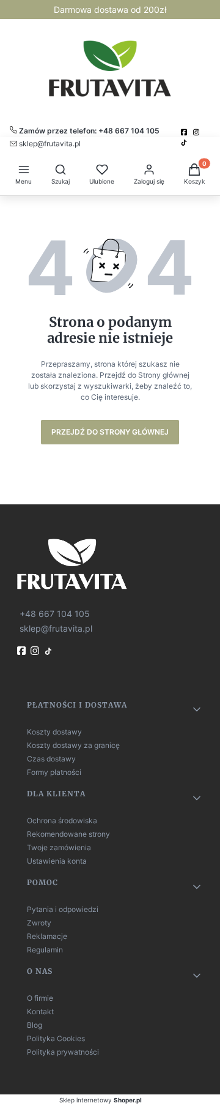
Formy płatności (54, 772)
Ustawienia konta (57, 860)
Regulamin (45, 949)
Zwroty (39, 922)
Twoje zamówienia (59, 847)
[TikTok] (185, 142)
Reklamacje (47, 936)
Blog (34, 1025)
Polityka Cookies (56, 1038)
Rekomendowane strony (68, 834)
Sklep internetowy (100, 1100)
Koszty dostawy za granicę (73, 745)
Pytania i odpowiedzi (62, 909)
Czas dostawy (51, 758)
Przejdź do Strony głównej (110, 431)
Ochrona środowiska (62, 820)
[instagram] (197, 132)
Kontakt (40, 1011)
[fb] (22, 651)
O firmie (40, 998)
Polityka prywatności (63, 1051)
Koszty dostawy (54, 731)
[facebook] (185, 132)
